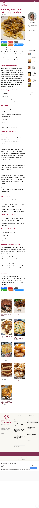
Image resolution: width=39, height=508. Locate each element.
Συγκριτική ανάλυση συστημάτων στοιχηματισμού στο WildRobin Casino (19, 424)
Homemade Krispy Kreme (19, 358)
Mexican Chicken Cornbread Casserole (18, 338)
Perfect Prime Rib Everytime (34, 79)
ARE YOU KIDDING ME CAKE (6, 315)
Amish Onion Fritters (31, 427)
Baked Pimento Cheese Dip (6, 359)
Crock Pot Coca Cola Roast (18, 315)
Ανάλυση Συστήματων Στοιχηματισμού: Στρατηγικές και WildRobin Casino (19, 447)
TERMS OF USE (15, 457)
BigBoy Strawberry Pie (31, 430)
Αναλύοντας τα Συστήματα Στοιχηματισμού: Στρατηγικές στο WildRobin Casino (19, 441)
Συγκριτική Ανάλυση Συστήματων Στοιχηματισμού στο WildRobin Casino (19, 436)
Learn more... (32, 22)
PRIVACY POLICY (22, 457)
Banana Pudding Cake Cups (32, 434)
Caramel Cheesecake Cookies (18, 381)
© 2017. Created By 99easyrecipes (19, 459)
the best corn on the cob (34, 73)
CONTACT (28, 457)
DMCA (10, 457)
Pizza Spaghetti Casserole (33, 67)
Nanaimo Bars (4, 378)
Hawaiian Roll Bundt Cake (6, 336)
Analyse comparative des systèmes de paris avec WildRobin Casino (19, 419)
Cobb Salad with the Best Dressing (34, 84)
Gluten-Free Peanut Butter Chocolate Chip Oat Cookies (6, 402)
